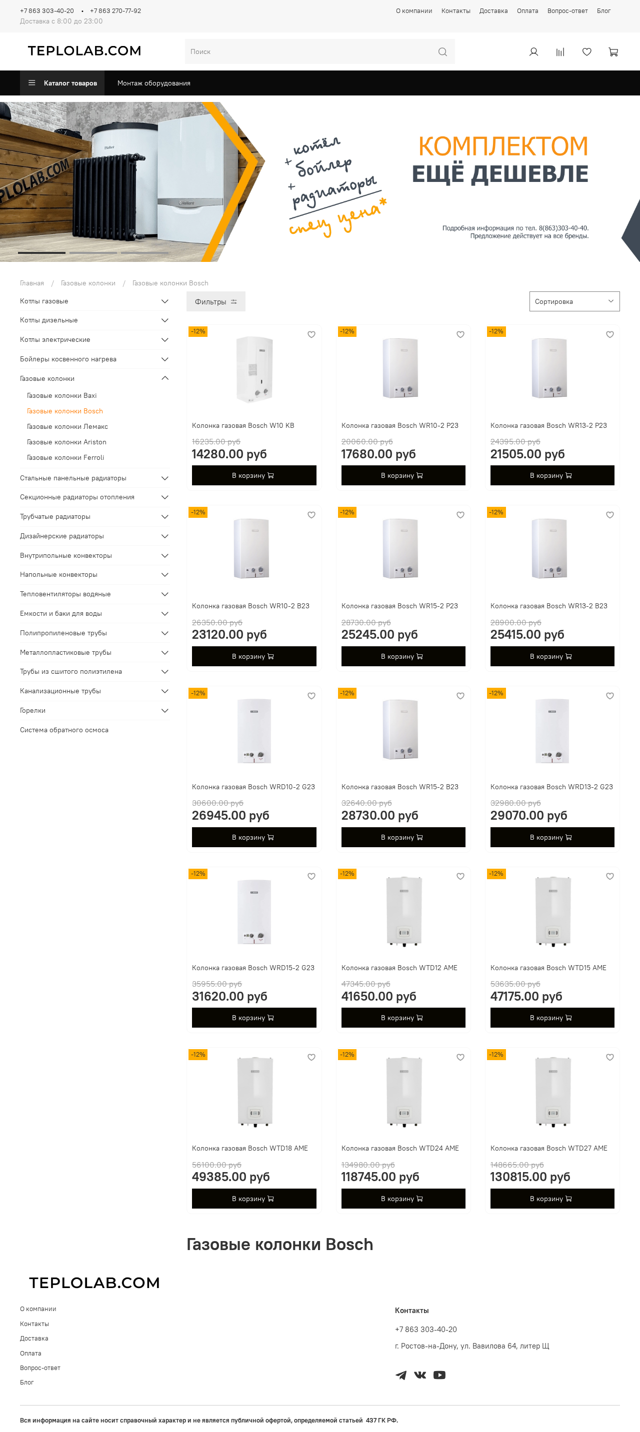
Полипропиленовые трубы (63, 632)
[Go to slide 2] (93, 253)
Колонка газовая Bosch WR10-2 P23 (400, 425)
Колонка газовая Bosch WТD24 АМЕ (400, 1148)
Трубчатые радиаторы (55, 516)
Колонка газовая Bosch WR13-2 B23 (549, 605)
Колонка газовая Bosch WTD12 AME (400, 967)
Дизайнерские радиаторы (62, 535)
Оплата (527, 10)
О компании (414, 10)
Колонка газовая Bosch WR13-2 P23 (548, 425)
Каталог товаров (70, 82)
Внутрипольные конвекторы (66, 555)
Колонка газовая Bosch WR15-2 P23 (400, 605)
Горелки (33, 710)
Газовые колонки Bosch (65, 410)
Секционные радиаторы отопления (77, 496)
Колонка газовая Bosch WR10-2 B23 (251, 605)
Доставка (494, 10)
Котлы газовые (44, 300)
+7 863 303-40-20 (47, 10)
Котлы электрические (55, 339)
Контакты (456, 10)
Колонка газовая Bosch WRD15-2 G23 (253, 967)
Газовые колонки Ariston (66, 441)
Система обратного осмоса (64, 729)
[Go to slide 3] (144, 253)
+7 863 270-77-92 (115, 10)
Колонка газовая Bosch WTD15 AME (548, 967)
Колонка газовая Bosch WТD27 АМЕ (549, 1148)
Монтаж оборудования (154, 82)
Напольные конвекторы (59, 574)
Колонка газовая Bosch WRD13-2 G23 (551, 786)
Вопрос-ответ (568, 10)
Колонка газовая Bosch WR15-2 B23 (400, 786)
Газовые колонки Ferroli (65, 457)
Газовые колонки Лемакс (67, 426)
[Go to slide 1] (42, 253)
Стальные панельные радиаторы (73, 477)
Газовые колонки (88, 282)
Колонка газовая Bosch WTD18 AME (250, 1148)
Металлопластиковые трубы (66, 652)
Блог (604, 10)
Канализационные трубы (60, 690)
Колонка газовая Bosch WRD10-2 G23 (253, 786)
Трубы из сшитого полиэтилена (71, 671)
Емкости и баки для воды (61, 613)
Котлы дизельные (49, 319)
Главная (32, 282)
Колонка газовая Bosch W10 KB (243, 425)
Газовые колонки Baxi (62, 395)
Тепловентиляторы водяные (65, 593)
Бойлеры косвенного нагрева (68, 358)
